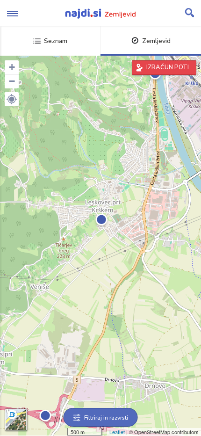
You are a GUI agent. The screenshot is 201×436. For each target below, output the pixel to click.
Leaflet (117, 432)
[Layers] (16, 419)
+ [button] (12, 67)
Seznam (55, 40)
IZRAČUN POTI (167, 67)
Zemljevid (156, 40)
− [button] (12, 81)
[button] (12, 99)
